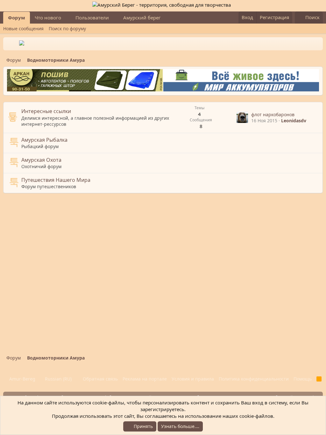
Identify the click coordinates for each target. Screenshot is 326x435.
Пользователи (92, 17)
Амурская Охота (41, 159)
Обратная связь (100, 379)
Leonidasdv (293, 121)
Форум (16, 17)
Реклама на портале (145, 379)
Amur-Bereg (21, 379)
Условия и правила (193, 379)
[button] (66, 18)
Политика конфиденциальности (254, 379)
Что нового (48, 17)
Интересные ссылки (46, 111)
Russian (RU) (58, 379)
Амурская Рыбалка (44, 139)
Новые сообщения (23, 28)
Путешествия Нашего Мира (55, 179)
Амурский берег (142, 17)
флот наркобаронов (272, 114)
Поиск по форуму (67, 28)
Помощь (303, 379)
